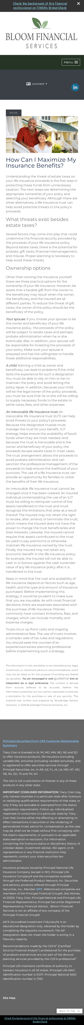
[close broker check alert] (78, 3)
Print (14, 113)
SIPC (39, 889)
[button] (71, 62)
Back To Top (67, 1010)
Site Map (9, 998)
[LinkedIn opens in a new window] (75, 89)
